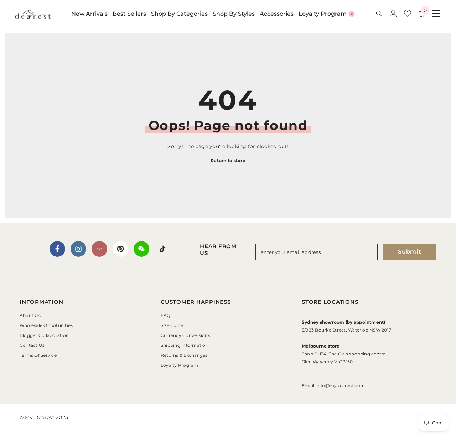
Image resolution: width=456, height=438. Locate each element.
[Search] (379, 13)
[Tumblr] (99, 249)
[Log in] (393, 13)
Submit (409, 251)
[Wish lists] (407, 13)
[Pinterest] (120, 249)
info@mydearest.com (341, 385)
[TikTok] (162, 249)
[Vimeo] (141, 249)
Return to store (228, 160)
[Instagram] (78, 249)
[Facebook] (57, 249)
